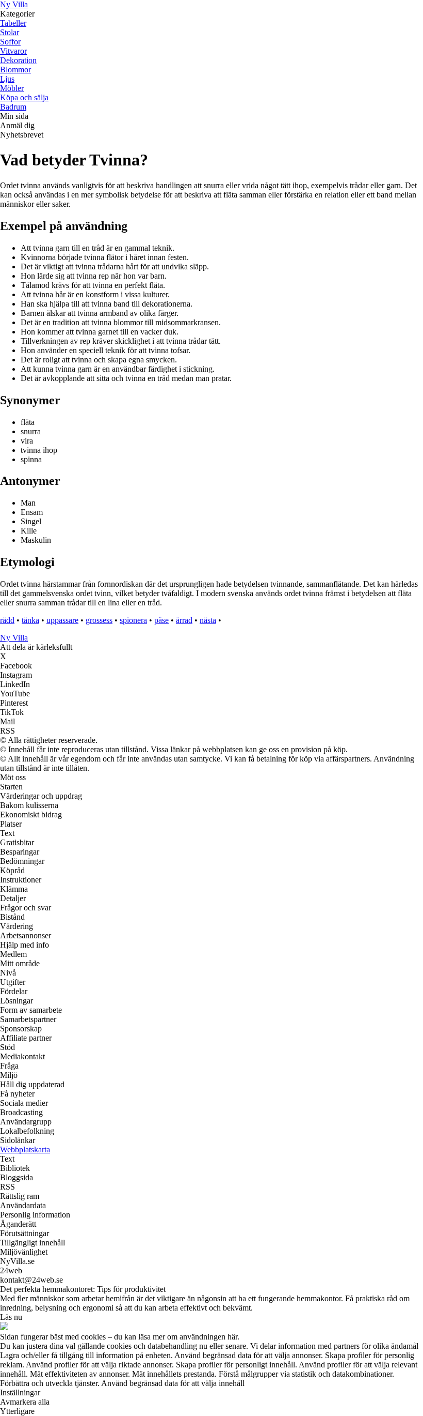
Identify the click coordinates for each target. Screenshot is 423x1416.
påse (161, 620)
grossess (99, 620)
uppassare (62, 620)
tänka (30, 620)
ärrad (184, 620)
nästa (208, 620)
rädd (7, 620)
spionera (133, 620)
